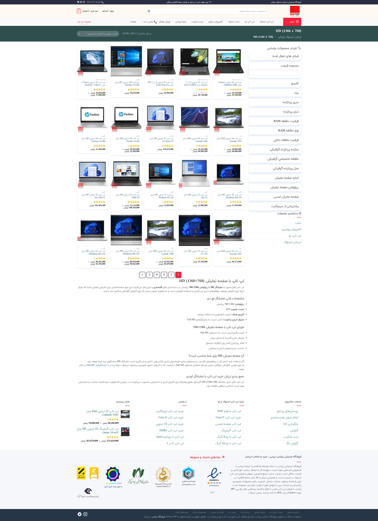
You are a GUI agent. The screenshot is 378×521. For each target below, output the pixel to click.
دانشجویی (155, 382)
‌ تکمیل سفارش (260, 512)
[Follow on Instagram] (84, 2)
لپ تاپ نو (295, 236)
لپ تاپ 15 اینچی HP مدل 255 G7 (195, 252)
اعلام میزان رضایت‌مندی (285, 418)
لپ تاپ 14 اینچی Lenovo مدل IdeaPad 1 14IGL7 (93, 84)
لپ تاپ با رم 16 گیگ (228, 443)
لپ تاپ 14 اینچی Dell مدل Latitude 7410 (229, 140)
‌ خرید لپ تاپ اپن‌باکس (170, 411)
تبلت (298, 223)
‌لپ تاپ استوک (267, 21)
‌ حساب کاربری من (276, 512)
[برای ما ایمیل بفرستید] (81, 2)
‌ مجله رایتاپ (181, 21)
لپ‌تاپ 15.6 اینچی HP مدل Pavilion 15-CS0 (127, 84)
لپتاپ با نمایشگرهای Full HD (101, 365)
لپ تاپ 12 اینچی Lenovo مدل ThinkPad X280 (230, 84)
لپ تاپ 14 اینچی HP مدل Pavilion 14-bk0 (93, 140)
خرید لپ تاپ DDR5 (172, 431)
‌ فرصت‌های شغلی (182, 512)
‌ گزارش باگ (292, 443)
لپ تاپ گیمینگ (231, 431)
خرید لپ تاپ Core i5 (171, 418)
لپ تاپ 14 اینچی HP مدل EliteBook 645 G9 (229, 196)
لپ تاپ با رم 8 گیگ (229, 437)
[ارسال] (148, 11)
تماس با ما (148, 21)
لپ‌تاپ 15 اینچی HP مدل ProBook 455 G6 (161, 196)
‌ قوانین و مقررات (217, 512)
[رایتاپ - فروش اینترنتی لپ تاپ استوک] (286, 11)
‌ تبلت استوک (234, 21)
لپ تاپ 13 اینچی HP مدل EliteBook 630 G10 (127, 252)
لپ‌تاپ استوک (292, 242)
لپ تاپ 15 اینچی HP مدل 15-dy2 (195, 196)
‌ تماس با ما (232, 512)
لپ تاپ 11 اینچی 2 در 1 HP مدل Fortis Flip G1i (160, 84)
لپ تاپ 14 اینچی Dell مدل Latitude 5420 (195, 140)
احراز (212, 492)
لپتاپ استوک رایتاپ (289, 37)
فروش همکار (164, 21)
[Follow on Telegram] (78, 2)
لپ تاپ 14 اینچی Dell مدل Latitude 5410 (229, 252)
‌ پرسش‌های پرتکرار (288, 411)
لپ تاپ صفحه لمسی (228, 424)
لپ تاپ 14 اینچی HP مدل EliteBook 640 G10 (93, 252)
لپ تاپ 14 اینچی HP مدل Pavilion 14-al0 (127, 140)
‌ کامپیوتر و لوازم (216, 21)
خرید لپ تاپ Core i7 (229, 418)
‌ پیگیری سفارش (293, 512)
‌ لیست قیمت (197, 21)
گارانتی (294, 431)
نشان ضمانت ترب (113, 483)
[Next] (142, 275)
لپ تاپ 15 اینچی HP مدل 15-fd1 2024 (93, 196)
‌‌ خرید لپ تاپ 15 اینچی (170, 424)
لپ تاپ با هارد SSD (229, 411)
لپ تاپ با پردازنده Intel (171, 437)
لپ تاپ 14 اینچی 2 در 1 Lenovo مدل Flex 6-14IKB (195, 84)
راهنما (133, 21)
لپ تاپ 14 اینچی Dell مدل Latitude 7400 (161, 252)
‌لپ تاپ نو (249, 21)
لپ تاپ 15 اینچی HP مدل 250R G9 (127, 196)
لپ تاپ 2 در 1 (176, 443)
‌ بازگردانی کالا (291, 424)
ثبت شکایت (291, 437)
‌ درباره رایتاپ (245, 512)
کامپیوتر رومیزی (291, 229)
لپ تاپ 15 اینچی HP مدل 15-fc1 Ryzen (161, 140)
